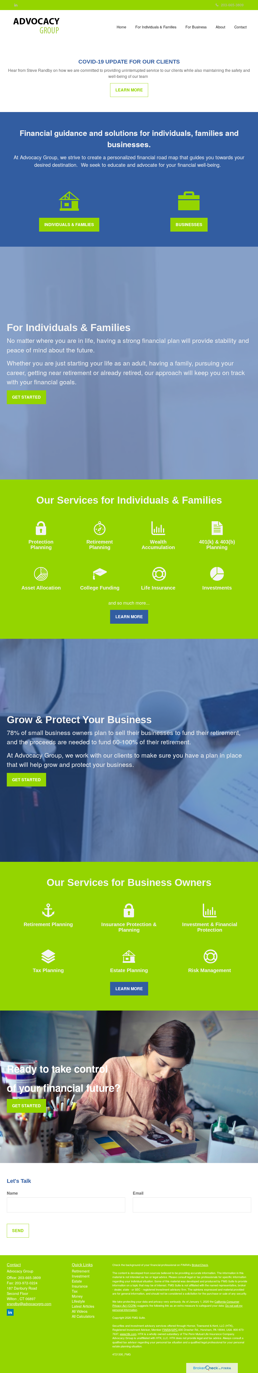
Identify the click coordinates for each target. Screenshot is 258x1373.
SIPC (174, 1330)
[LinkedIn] (15, 4)
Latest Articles (83, 1306)
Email (138, 1193)
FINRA (166, 1330)
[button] (156, 27)
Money (77, 1296)
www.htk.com (128, 1334)
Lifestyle (78, 1301)
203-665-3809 (232, 4)
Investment (80, 1276)
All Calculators (83, 1316)
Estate (77, 1281)
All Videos (79, 1311)
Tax (75, 1291)
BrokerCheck (200, 1265)
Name (12, 1193)
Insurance (80, 1286)
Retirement (80, 1271)
